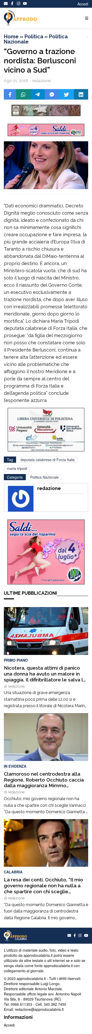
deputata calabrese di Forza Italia (47, 459)
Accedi (82, 3)
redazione (16, 686)
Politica (34, 36)
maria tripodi (17, 468)
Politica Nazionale (44, 477)
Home (11, 36)
